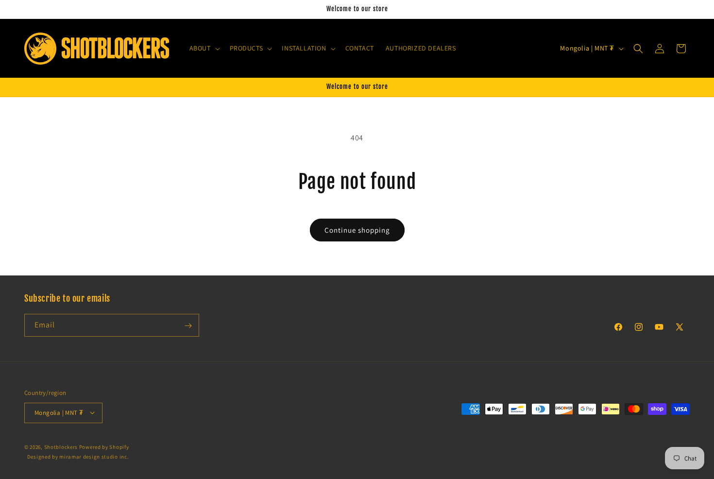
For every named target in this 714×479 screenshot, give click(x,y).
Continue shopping (357, 230)
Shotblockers (61, 446)
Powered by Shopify (104, 446)
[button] (204, 48)
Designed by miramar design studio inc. (78, 456)
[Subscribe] (188, 325)
